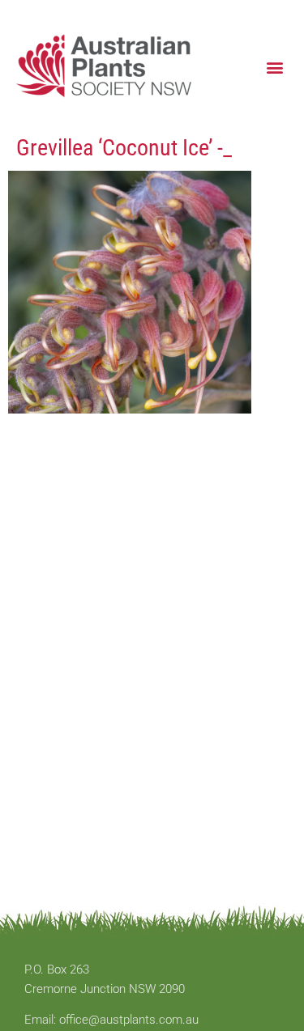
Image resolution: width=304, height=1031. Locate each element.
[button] (274, 66)
